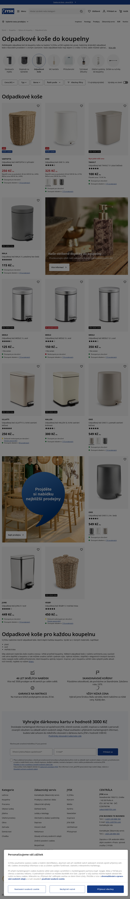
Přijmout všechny (105, 889)
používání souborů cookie (53, 879)
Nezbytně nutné (67, 889)
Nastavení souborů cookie (26, 889)
